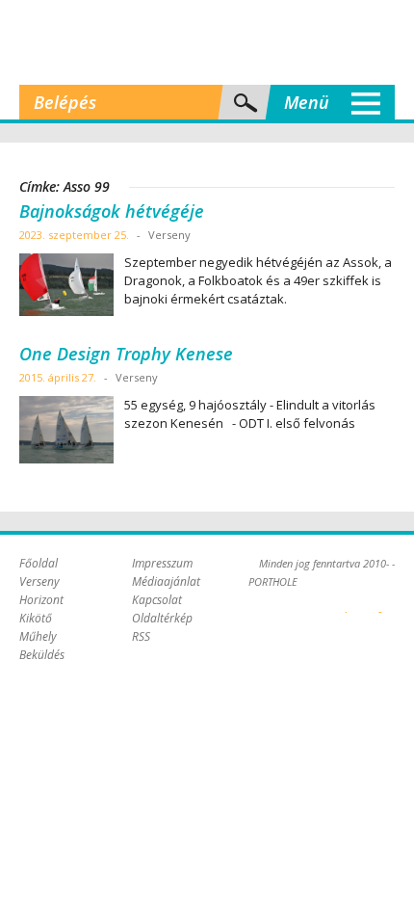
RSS (141, 636)
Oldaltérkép (162, 618)
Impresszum (162, 563)
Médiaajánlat (166, 581)
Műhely (38, 636)
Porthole (207, 42)
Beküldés (42, 655)
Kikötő (35, 618)
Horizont (41, 600)
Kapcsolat (157, 600)
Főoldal (38, 563)
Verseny (39, 581)
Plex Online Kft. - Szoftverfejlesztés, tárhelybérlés (346, 601)
